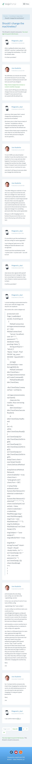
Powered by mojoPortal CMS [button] (16, 757)
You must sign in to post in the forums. (13, 738)
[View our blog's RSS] (21, 752)
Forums (5, 16)
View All (15, 729)
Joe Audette (16, 68)
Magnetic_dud (17, 41)
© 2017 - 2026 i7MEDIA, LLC (16, 759)
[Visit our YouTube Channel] (16, 752)
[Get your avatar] (7, 43)
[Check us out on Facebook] (11, 752)
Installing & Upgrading (16, 16)
